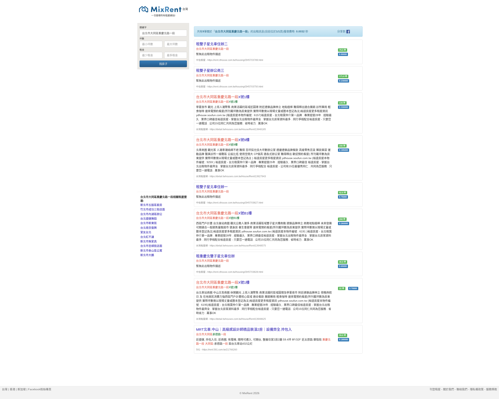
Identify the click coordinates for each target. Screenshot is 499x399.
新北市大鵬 (147, 255)
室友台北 (145, 232)
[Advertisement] (163, 130)
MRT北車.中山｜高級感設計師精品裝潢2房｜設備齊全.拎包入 (244, 329)
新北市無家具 (148, 241)
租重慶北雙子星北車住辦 (215, 256)
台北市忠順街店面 (151, 245)
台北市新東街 (148, 223)
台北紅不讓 (147, 236)
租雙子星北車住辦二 (212, 44)
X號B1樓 (224, 213)
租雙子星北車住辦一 (212, 187)
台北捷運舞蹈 (148, 218)
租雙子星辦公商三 (210, 71)
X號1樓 (223, 97)
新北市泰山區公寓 (151, 250)
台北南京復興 (148, 227)
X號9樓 (223, 140)
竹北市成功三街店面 (152, 209)
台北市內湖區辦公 (151, 214)
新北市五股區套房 (151, 204)
